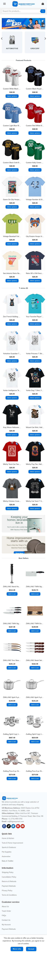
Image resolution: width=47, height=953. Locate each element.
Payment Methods (9, 886)
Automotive (6, 856)
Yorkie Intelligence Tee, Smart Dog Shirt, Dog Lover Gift (12, 390)
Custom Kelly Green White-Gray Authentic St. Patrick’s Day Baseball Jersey (35, 162)
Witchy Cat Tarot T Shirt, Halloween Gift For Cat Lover (35, 501)
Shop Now (19, 553)
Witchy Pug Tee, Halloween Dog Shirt (35, 464)
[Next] (45, 43)
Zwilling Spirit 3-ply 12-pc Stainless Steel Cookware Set (12, 734)
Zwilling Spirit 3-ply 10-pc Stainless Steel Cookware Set (35, 734)
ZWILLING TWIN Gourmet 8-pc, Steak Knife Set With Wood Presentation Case (35, 623)
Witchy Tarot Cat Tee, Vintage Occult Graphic (12, 464)
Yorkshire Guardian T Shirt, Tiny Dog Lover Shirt (12, 353)
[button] (4, 3)
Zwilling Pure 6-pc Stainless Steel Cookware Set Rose (12, 771)
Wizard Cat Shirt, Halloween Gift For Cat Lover (35, 427)
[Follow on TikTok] (9, 826)
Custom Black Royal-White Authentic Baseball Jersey (35, 89)
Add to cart (12, 594)
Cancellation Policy (9, 877)
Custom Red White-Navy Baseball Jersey (35, 126)
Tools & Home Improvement (12, 843)
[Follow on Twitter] (13, 826)
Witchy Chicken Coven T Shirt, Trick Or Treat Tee (12, 501)
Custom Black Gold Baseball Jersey (12, 162)
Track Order (6, 911)
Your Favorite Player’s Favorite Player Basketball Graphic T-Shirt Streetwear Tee (35, 317)
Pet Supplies (6, 852)
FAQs (4, 915)
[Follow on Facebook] (4, 826)
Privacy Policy (7, 890)
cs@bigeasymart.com (15, 821)
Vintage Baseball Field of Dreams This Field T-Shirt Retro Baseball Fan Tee (12, 236)
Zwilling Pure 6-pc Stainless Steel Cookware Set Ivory (35, 771)
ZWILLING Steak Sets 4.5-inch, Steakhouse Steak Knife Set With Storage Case (35, 660)
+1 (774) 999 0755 (15, 819)
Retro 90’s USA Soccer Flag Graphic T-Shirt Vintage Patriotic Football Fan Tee (35, 273)
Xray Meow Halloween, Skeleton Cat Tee (12, 427)
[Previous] (1, 43)
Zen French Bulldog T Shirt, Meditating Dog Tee (12, 317)
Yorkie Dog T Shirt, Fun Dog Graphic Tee (35, 390)
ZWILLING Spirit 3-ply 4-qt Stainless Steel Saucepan (12, 697)
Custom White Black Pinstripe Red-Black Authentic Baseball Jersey (12, 89)
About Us (5, 906)
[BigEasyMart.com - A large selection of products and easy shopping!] (23, 3)
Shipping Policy (7, 872)
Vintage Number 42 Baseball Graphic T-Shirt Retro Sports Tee (35, 199)
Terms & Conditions (9, 895)
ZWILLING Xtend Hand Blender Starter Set (12, 587)
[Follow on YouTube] (22, 826)
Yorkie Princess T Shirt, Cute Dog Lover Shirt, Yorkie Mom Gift (35, 353)
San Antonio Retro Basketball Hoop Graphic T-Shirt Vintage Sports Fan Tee (12, 273)
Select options (12, 96)
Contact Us (6, 920)
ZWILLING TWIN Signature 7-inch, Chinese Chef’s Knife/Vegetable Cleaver (35, 587)
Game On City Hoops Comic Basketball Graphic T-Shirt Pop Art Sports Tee (12, 199)
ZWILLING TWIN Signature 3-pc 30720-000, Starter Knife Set (12, 623)
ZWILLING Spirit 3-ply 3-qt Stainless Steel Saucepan (35, 697)
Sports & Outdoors (9, 847)
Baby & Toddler (7, 861)
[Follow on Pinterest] (18, 826)
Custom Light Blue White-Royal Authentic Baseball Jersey (12, 126)
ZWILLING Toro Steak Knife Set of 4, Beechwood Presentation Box (12, 660)
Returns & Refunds (9, 881)
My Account (6, 924)
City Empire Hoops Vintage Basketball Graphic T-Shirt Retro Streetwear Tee (35, 236)
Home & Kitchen (8, 838)
